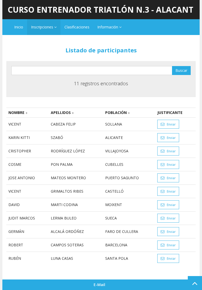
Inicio (18, 26)
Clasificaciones (76, 26)
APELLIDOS (61, 112)
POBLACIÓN (116, 112)
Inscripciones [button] (42, 26)
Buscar (181, 70)
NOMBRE (16, 112)
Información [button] (108, 26)
